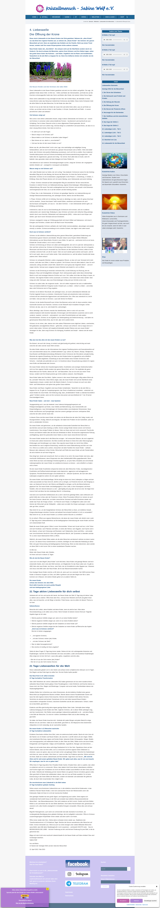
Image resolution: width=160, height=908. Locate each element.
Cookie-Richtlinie (131, 904)
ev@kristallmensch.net (37, 879)
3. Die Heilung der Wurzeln (111, 102)
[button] (157, 886)
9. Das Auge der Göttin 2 (110, 125)
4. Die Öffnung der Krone (110, 105)
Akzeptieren (123, 900)
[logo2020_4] (77, 8)
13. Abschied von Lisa (109, 140)
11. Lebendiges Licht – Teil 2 (111, 132)
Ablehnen (136, 900)
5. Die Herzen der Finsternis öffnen (113, 109)
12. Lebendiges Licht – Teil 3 (111, 136)
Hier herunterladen (108, 45)
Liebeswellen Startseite (110, 85)
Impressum (145, 904)
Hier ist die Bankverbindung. (25, 903)
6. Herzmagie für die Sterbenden (113, 112)
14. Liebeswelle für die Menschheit (113, 143)
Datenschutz (139, 904)
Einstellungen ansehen (150, 900)
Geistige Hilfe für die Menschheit (113, 89)
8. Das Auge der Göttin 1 (110, 122)
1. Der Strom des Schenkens (111, 92)
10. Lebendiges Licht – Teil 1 (111, 129)
